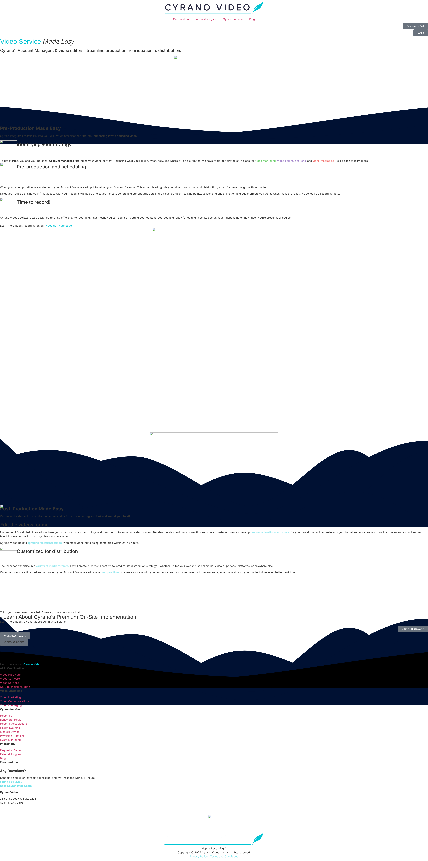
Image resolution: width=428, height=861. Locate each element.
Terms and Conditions (224, 856)
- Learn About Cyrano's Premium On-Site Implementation (68, 617)
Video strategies (205, 19)
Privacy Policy (199, 856)
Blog (252, 19)
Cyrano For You (233, 19)
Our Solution (181, 19)
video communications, (291, 160)
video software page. (58, 225)
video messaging (323, 160)
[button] (14, 642)
